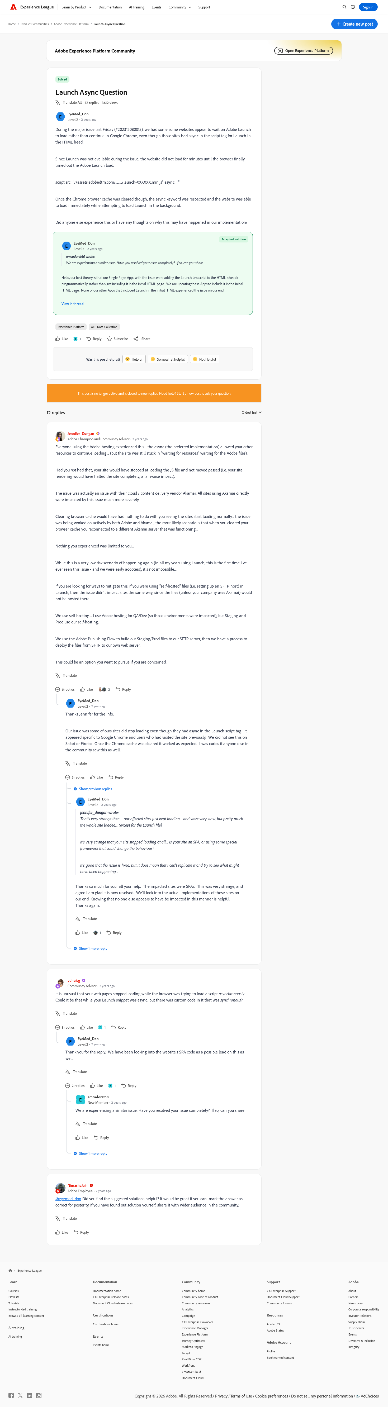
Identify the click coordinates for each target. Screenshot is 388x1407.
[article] (153, 562)
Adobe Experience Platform (71, 24)
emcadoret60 (98, 1097)
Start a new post (189, 393)
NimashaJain (78, 1185)
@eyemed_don (68, 1198)
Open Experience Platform (307, 50)
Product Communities (35, 24)
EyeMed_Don (78, 114)
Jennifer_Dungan (81, 433)
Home (12, 24)
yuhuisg (74, 980)
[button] (354, 24)
